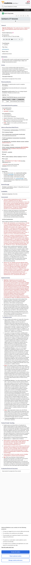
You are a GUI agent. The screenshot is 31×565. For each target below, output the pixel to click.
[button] (27, 10)
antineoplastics (5, 49)
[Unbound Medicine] (27, 2)
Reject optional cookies (15, 556)
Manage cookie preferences (15, 560)
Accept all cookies (15, 552)
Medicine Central (12, 2)
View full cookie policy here (7, 547)
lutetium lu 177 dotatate (10, 19)
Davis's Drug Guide (8, 13)
